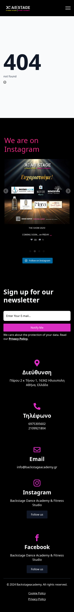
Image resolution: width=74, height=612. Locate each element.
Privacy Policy (37, 599)
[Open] (37, 191)
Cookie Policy (37, 593)
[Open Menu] (68, 8)
